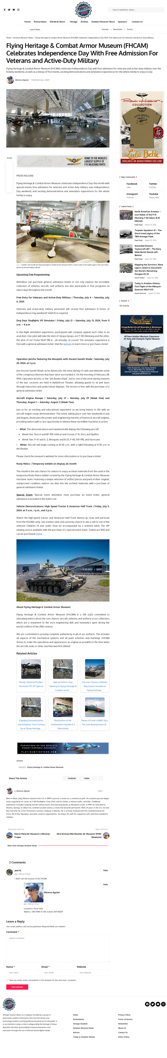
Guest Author (140, 278)
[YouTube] (108, 791)
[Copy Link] (9, 176)
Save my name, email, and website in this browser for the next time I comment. (43, 980)
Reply (105, 870)
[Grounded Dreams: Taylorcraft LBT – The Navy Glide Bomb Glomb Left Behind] (126, 249)
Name (10, 966)
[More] (9, 189)
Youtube (105, 29)
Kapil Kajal (139, 225)
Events (130, 29)
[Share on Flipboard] (94, 778)
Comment (12, 931)
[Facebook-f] (5, 10)
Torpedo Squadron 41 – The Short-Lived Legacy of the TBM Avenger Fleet (148, 233)
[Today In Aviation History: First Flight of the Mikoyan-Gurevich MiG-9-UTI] (126, 287)
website (67, 344)
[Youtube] (14, 10)
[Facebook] (105, 791)
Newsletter (117, 29)
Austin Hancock (140, 293)
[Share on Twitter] (9, 170)
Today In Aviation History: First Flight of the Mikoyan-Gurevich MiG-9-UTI (148, 286)
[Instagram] (18, 10)
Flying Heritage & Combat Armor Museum (45, 767)
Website (81, 966)
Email (45, 966)
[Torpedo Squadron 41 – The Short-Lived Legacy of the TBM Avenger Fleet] (126, 233)
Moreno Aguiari (22, 80)
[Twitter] (9, 10)
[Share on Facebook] (9, 164)
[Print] (9, 183)
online (39, 533)
